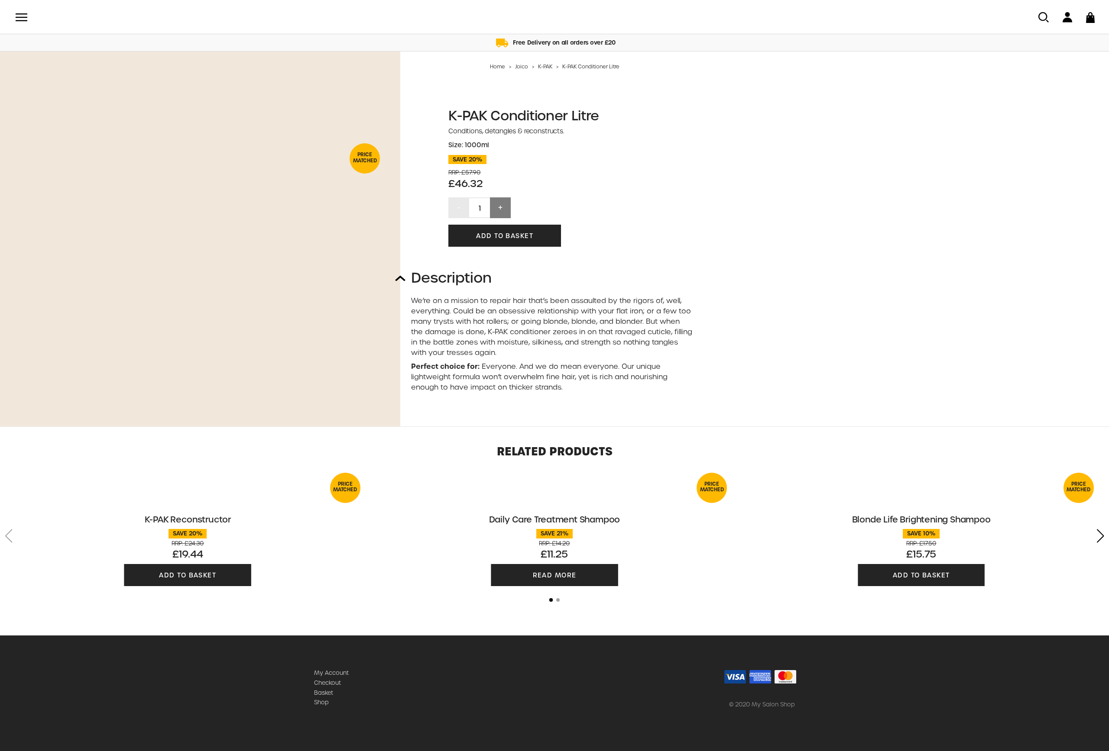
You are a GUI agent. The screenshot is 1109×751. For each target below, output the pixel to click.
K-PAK (545, 66)
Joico (521, 66)
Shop (321, 702)
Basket (323, 693)
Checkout (327, 683)
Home (497, 66)
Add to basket (504, 236)
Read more (555, 575)
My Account (331, 673)
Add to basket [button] (187, 575)
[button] (1100, 536)
